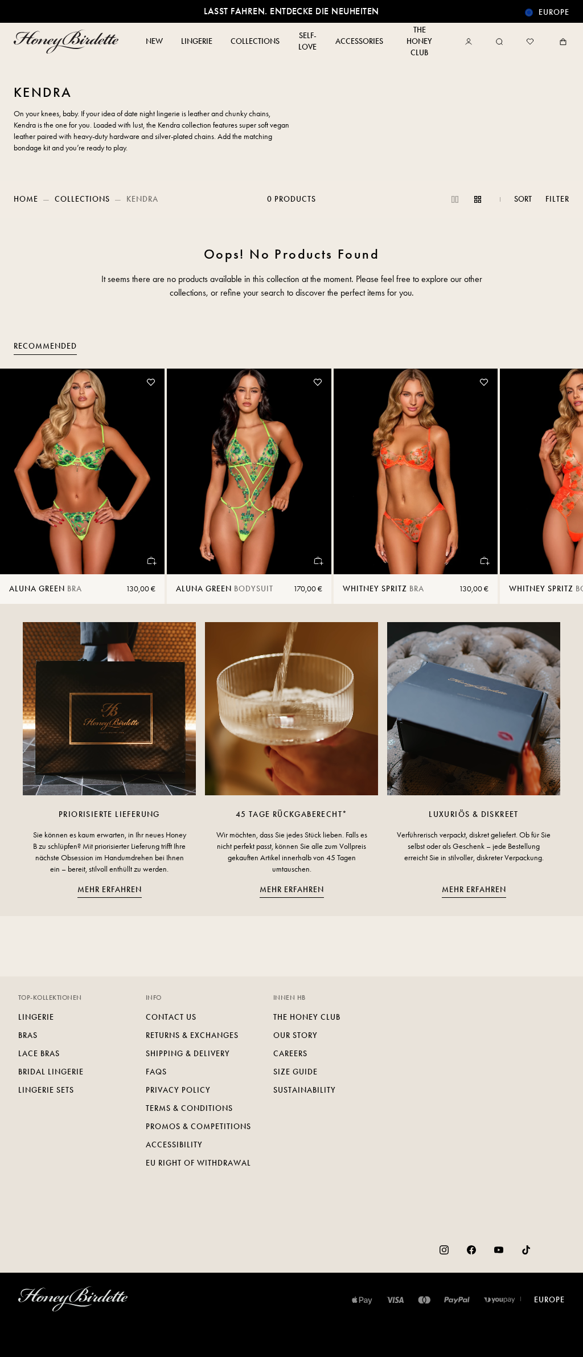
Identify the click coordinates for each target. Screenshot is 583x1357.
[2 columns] (455, 199)
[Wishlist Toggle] (150, 382)
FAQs (156, 1072)
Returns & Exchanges (192, 1035)
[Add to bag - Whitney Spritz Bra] (484, 560)
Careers (290, 1053)
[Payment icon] (499, 1300)
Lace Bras (39, 1053)
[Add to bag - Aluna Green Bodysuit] (318, 560)
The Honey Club (306, 1017)
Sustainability (304, 1090)
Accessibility (174, 1145)
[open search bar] (499, 41)
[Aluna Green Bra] (82, 471)
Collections (82, 199)
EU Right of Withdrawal (198, 1163)
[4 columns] (478, 199)
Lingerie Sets (46, 1090)
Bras (28, 1035)
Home (26, 199)
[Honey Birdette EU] (68, 42)
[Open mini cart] (560, 41)
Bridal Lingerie (51, 1072)
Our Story (295, 1035)
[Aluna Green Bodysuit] (249, 471)
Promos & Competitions (198, 1126)
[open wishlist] (530, 41)
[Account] (471, 42)
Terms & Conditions (189, 1108)
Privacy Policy (178, 1090)
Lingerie (36, 1017)
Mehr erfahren (109, 889)
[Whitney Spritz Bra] (416, 471)
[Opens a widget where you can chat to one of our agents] (540, 1337)
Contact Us (171, 1017)
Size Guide (295, 1072)
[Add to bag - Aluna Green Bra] (151, 560)
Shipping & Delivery (188, 1053)
